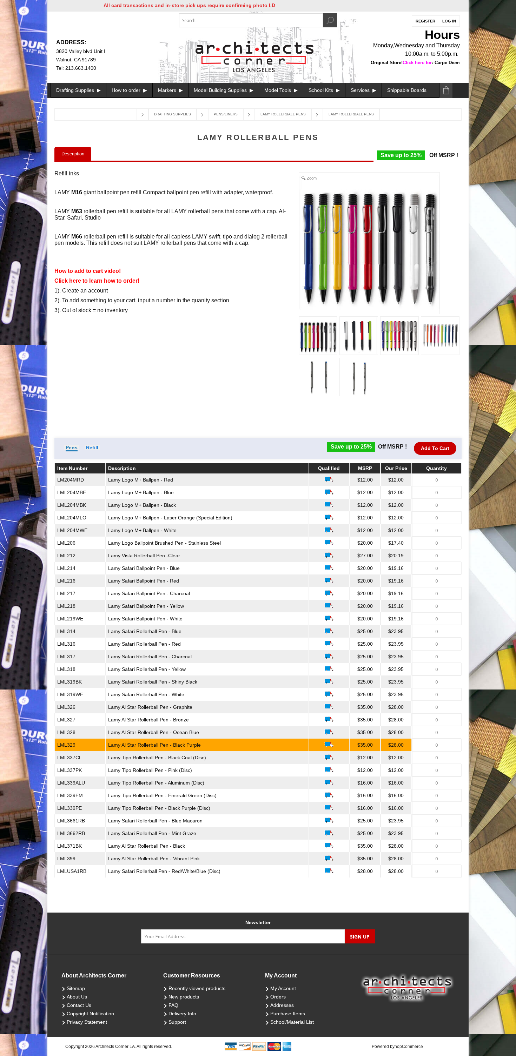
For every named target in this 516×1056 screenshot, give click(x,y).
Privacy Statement (87, 1022)
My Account (283, 988)
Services (361, 90)
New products (183, 997)
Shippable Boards (406, 90)
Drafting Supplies (75, 90)
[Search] (330, 20)
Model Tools (278, 90)
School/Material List (292, 1022)
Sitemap (76, 988)
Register (425, 21)
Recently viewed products (196, 988)
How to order (127, 90)
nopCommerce (409, 1046)
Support (177, 1022)
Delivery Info (182, 1013)
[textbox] (251, 20)
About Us (77, 997)
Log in (449, 21)
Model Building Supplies (221, 90)
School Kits (322, 90)
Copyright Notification (90, 1013)
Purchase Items (287, 1013)
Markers (168, 90)
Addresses (282, 1005)
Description (72, 153)
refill (92, 447)
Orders (278, 997)
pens (72, 447)
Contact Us (79, 1005)
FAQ (173, 1005)
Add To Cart (435, 448)
